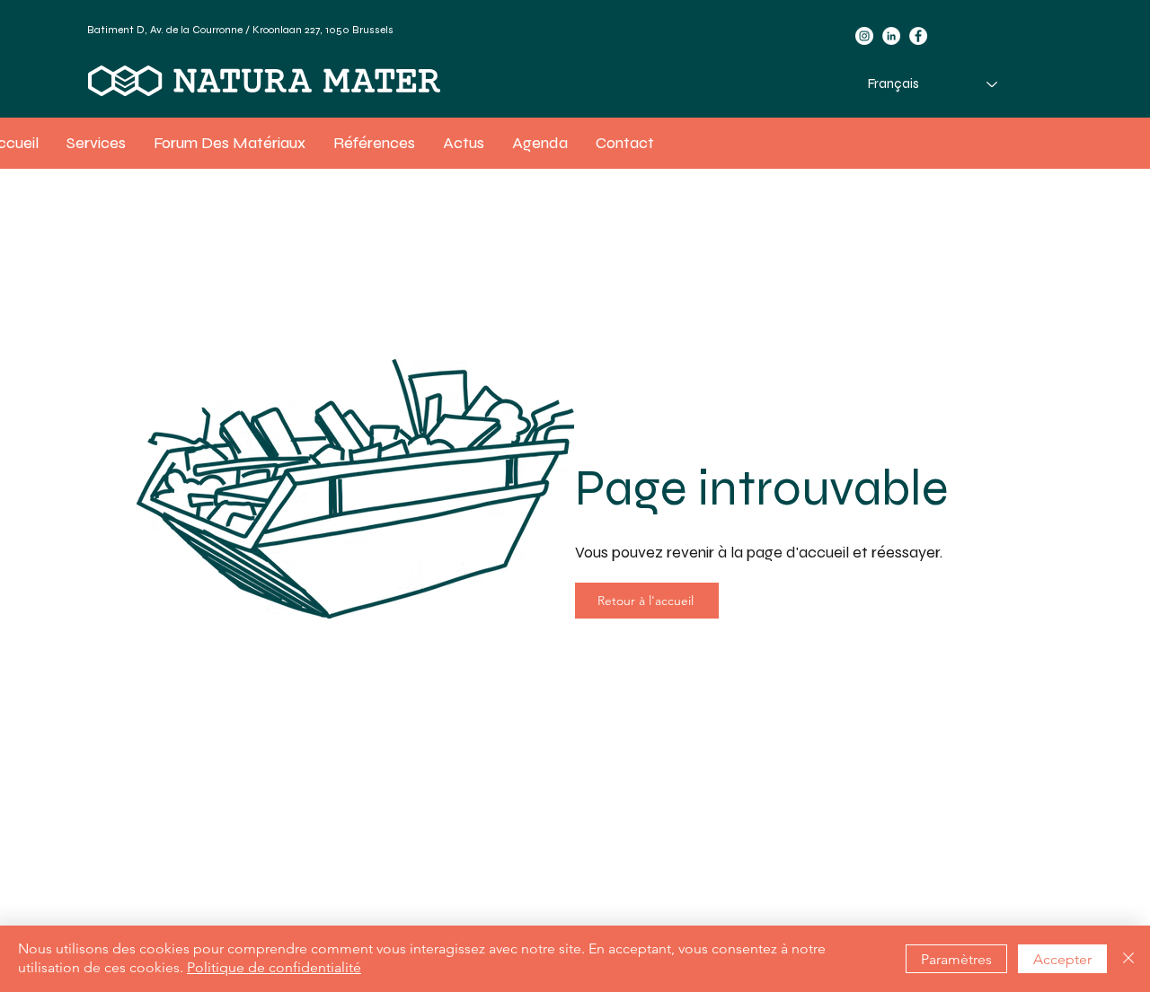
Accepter (1062, 959)
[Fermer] (1128, 959)
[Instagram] (864, 36)
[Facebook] (918, 36)
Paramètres (956, 959)
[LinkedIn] (891, 36)
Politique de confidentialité (274, 967)
